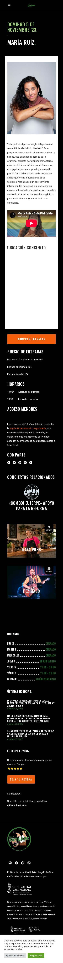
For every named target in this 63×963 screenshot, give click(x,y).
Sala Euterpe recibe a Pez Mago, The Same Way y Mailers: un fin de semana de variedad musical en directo (30, 733)
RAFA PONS (31, 549)
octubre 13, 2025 (15, 739)
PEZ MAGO (31, 591)
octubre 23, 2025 (15, 724)
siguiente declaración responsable (28, 428)
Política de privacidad (18, 872)
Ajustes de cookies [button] (15, 955)
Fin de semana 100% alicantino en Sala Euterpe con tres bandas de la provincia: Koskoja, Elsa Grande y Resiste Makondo (29, 718)
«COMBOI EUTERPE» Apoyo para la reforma (31, 505)
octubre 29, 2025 (15, 708)
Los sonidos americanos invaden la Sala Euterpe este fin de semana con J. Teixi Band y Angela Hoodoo (30, 703)
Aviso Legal (38, 872)
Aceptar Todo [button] (36, 955)
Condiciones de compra (34, 876)
